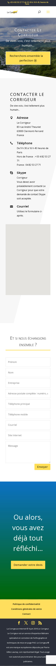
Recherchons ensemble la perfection (26, 58)
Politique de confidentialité (26, 604)
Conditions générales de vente (26, 609)
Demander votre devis (28, 565)
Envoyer (42, 467)
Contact (26, 614)
